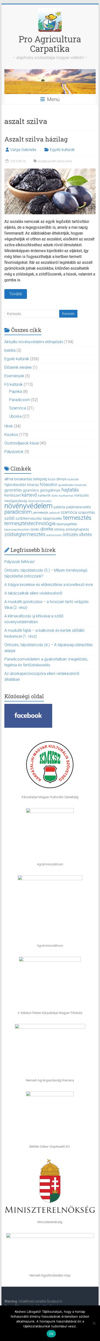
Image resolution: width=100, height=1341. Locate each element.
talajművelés (52, 518)
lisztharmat (66, 495)
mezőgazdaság (15, 501)
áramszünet (54, 535)
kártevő (29, 495)
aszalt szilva (56, 161)
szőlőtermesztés (29, 518)
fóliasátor (48, 484)
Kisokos (11, 434)
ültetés (85, 534)
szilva (68, 161)
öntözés (70, 534)
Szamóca (17, 408)
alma (8, 478)
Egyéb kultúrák (62, 149)
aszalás (43, 161)
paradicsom (18, 512)
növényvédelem (28, 506)
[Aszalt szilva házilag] (50, 171)
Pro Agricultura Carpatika (50, 43)
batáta (10, 350)
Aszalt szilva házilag (36, 139)
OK (51, 1334)
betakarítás (23, 479)
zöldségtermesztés (24, 534)
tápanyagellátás (67, 524)
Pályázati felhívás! (19, 561)
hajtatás (70, 490)
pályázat (55, 512)
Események (14, 376)
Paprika (15, 391)
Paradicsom (19, 399)
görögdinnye (50, 490)
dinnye (61, 479)
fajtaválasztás (15, 485)
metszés (81, 495)
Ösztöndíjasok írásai (21, 443)
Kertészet (12, 495)
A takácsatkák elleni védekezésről (33, 593)
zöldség (59, 529)
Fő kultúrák (13, 384)
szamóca (69, 512)
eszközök (73, 479)
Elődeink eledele (18, 367)
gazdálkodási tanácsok (72, 485)
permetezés (41, 512)
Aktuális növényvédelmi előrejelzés (33, 342)
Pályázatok (14, 451)
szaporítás (86, 512)
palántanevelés (78, 507)
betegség (40, 479)
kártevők (44, 495)
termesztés (77, 517)
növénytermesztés (39, 501)
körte (55, 495)
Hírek (8, 426)
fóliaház (33, 485)
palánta (59, 507)
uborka (46, 528)
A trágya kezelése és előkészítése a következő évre (48, 584)
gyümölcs (31, 490)
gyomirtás (13, 490)
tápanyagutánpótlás (17, 529)
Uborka (15, 416)
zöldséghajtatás (77, 529)
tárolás (35, 529)
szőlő (9, 518)
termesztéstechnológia (30, 523)
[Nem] (94, 1323)
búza (51, 479)
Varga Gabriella (23, 149)
